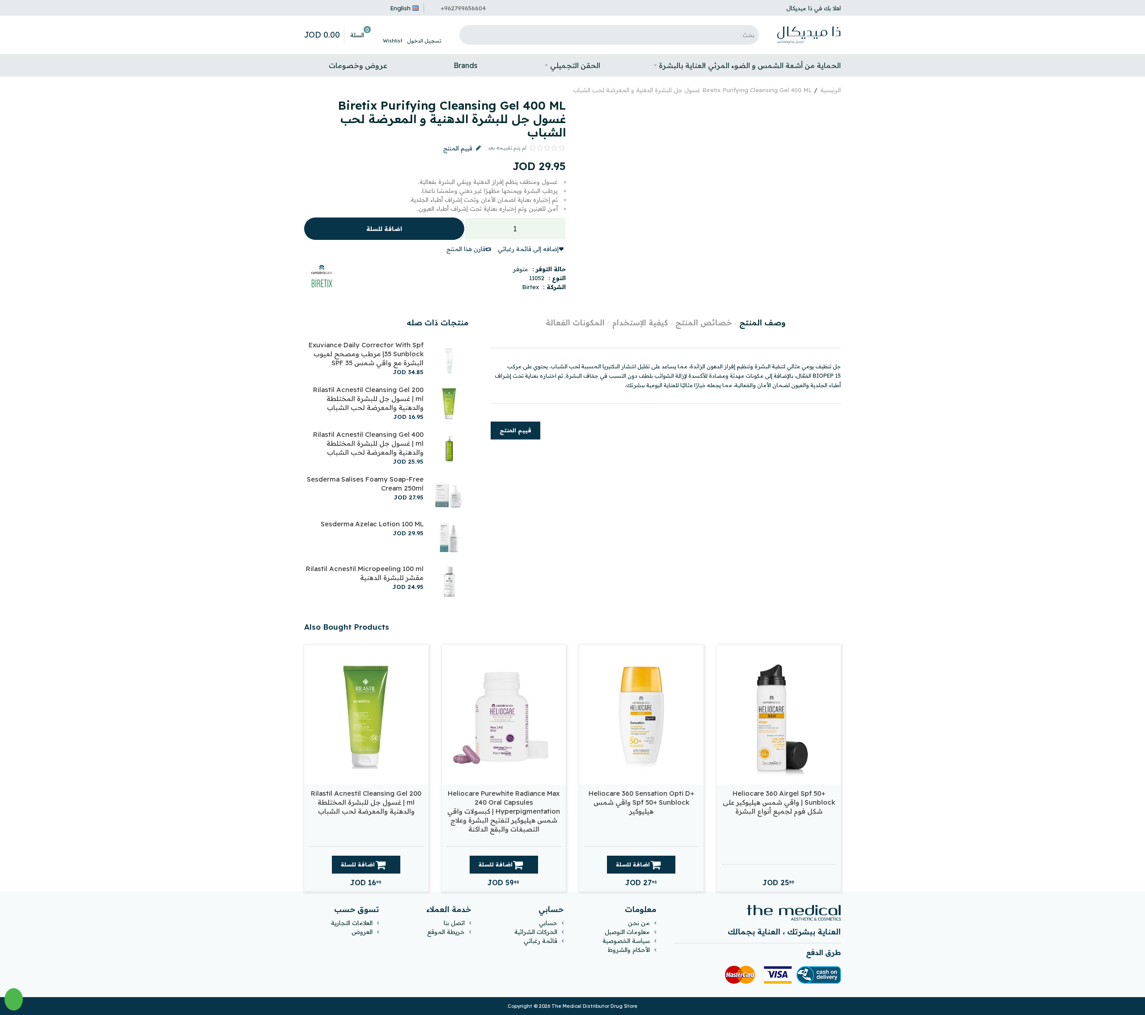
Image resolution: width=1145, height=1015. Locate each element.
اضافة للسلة (384, 228)
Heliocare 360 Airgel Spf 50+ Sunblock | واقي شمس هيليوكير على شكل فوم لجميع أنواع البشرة (779, 802)
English (400, 8)
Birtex (530, 286)
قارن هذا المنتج (466, 248)
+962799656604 (463, 8)
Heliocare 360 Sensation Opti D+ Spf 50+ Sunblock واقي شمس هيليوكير (641, 802)
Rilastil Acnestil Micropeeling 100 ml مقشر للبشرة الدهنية (365, 573)
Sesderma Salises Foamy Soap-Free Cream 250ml (365, 483)
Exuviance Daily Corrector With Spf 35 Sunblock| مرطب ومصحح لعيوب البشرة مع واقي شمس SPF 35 (366, 354)
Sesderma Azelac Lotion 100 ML (372, 524)
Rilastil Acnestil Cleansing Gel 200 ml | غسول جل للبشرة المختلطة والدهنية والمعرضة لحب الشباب (368, 398)
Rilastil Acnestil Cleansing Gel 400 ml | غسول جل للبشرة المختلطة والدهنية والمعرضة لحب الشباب (368, 443)
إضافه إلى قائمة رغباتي (528, 248)
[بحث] (468, 35)
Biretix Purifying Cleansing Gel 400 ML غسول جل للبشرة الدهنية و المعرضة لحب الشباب (692, 90)
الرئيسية (830, 90)
